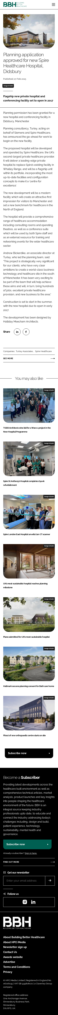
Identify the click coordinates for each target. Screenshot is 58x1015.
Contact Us (10, 952)
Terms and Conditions (16, 966)
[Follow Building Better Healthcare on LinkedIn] (33, 903)
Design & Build (8, 86)
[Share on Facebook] (26, 331)
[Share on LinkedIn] (17, 331)
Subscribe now (17, 753)
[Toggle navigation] (53, 4)
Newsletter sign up (15, 947)
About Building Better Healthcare (24, 937)
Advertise (9, 961)
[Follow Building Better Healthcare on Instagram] (24, 903)
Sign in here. (31, 853)
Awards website (13, 957)
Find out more (11, 862)
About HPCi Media (14, 942)
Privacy (7, 971)
